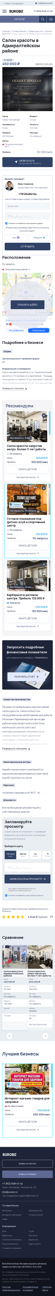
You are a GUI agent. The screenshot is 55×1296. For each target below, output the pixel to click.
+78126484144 (27, 194)
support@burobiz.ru (28, 1195)
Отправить (27, 246)
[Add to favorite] (44, 415)
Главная (6, 31)
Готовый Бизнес (19, 31)
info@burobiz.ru (9, 1192)
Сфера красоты (35, 31)
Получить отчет (24, 676)
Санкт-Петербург (14, 3)
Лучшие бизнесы (20, 1054)
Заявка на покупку (27, 1163)
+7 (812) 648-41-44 (43, 11)
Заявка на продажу (27, 1174)
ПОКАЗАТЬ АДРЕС (27, 304)
